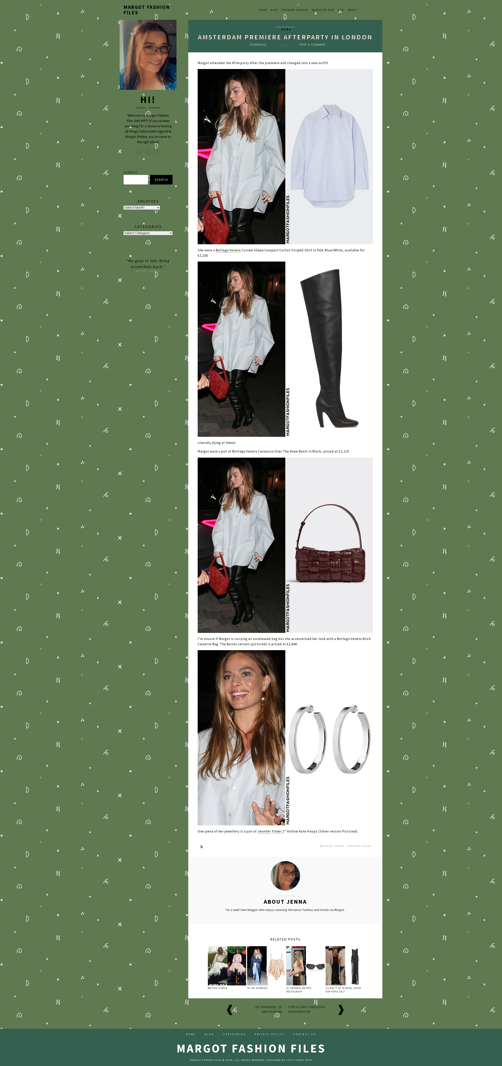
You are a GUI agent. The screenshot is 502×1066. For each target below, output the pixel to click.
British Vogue (218, 988)
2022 (286, 29)
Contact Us (304, 1034)
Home (263, 9)
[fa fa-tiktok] (362, 9)
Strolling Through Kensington (306, 1009)
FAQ (341, 9)
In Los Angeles (257, 988)
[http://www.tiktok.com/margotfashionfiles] (156, 151)
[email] (372, 9)
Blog (274, 9)
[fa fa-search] (377, 9)
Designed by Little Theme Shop (289, 1060)
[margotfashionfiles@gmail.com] (148, 151)
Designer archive (295, 9)
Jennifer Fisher (269, 831)
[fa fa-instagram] (367, 9)
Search (130, 172)
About (352, 9)
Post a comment (312, 45)
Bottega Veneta (228, 250)
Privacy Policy (270, 1034)
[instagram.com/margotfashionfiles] (139, 151)
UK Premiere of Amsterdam (268, 1009)
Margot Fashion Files (147, 10)
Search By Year (323, 9)
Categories (234, 1034)
